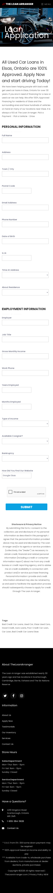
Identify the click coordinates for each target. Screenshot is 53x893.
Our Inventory (9, 732)
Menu (47, 4)
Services (6, 738)
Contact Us (7, 744)
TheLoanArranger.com (16, 874)
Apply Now (7, 721)
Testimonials (8, 726)
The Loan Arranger (19, 4)
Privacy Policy (36, 874)
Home (5, 22)
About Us (6, 715)
